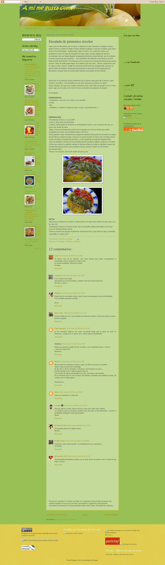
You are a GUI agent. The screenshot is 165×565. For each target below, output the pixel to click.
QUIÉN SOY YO (33, 28)
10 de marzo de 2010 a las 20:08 (77, 441)
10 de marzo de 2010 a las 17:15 (78, 425)
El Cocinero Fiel (31, 141)
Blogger (95, 560)
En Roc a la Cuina (31, 226)
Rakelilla (58, 293)
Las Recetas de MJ (32, 124)
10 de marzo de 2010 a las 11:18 (73, 293)
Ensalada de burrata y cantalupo (38, 180)
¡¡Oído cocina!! (30, 174)
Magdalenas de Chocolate (30, 154)
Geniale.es (110, 535)
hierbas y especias (32, 83)
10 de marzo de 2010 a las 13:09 (72, 361)
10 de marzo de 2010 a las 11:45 (77, 328)
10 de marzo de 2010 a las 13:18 (70, 392)
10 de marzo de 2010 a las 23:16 (78, 456)
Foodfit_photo (60, 441)
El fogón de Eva (61, 425)
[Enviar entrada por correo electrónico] (77, 239)
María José (59, 313)
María (57, 392)
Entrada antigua (111, 515)
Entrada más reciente (56, 515)
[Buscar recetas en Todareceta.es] (128, 544)
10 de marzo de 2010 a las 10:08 (70, 256)
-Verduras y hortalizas (72, 241)
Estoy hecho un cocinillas (30, 211)
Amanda (58, 275)
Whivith (57, 361)
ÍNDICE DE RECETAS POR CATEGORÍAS (68, 28)
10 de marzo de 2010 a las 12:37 (73, 344)
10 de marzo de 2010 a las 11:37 (75, 313)
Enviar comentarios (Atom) (65, 519)
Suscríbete (128, 89)
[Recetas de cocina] (112, 544)
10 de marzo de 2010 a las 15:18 (75, 405)
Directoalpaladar (31, 64)
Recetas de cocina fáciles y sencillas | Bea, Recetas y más (32, 103)
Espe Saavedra (60, 328)
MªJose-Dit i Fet (60, 456)
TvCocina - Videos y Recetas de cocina (119, 554)
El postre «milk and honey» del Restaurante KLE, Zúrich (32, 145)
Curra (57, 256)
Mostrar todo (37, 248)
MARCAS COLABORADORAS (110, 28)
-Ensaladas (60, 241)
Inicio (85, 515)
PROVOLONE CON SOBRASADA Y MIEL (37, 130)
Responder (58, 268)
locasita (57, 405)
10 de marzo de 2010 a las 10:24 (72, 275)
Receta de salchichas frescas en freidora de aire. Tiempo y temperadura (32, 217)
